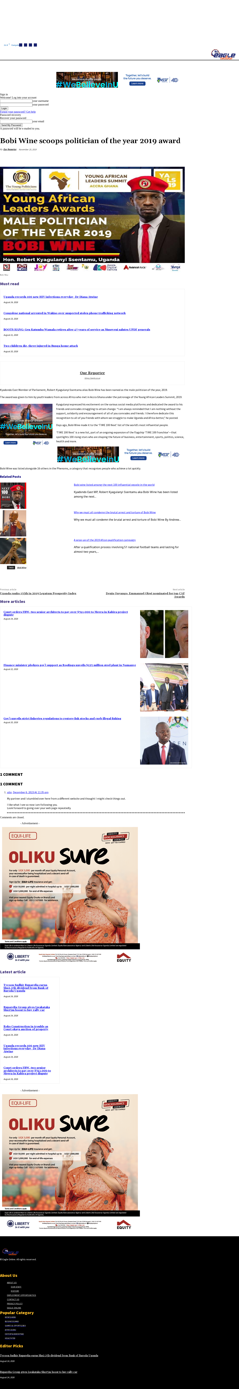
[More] (179, 157)
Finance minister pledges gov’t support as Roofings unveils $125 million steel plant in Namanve (69, 665)
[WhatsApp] (166, 157)
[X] (35, 45)
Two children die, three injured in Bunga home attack (40, 346)
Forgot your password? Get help (18, 111)
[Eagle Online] (223, 54)
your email (38, 121)
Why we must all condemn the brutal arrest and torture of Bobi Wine (115, 512)
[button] (166, 64)
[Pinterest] (153, 157)
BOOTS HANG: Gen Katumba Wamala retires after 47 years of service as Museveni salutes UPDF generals (76, 329)
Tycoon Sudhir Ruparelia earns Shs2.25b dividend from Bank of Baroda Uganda (25, 988)
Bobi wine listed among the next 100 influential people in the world (114, 484)
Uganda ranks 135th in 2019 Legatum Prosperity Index (38, 593)
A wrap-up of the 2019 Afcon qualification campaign (105, 540)
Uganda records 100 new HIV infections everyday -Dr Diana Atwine (50, 297)
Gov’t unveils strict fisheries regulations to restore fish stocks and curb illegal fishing (62, 718)
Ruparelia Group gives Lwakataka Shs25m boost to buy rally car (26, 1009)
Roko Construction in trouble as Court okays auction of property (25, 1028)
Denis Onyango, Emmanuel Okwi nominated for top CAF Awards (145, 595)
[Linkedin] (30, 45)
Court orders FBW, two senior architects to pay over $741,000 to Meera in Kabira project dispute (65, 613)
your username (40, 100)
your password (40, 104)
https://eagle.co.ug (92, 378)
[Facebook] (20, 45)
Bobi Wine (21, 567)
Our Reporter (9, 149)
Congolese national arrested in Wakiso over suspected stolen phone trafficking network (64, 313)
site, (9, 792)
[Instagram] (25, 45)
